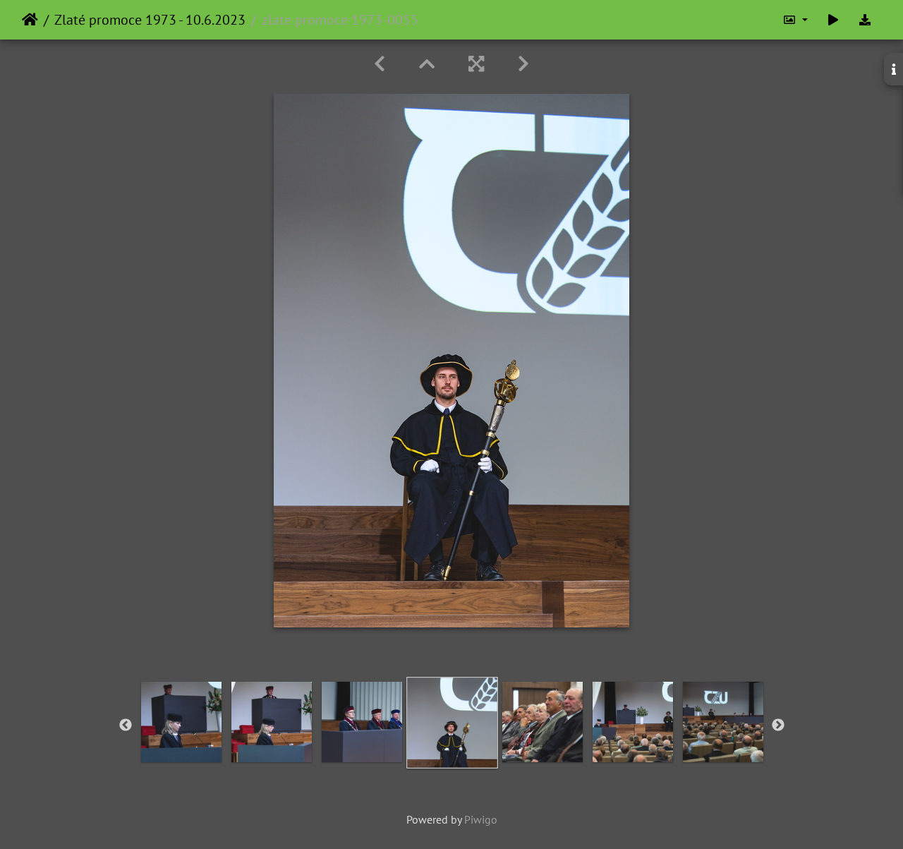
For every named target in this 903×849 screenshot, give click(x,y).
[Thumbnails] (427, 64)
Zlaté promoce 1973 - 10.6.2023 (150, 20)
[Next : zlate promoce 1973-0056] (523, 64)
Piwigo (480, 819)
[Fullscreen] (476, 64)
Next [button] (778, 725)
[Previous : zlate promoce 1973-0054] (379, 64)
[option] (181, 722)
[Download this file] (865, 20)
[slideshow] (833, 20)
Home (30, 19)
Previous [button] (126, 725)
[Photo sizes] (795, 20)
